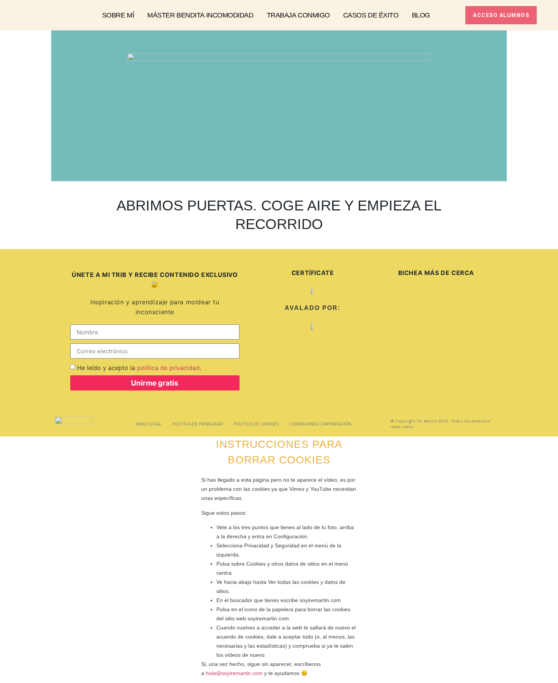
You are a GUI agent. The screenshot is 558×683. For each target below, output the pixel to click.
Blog (421, 15)
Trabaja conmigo (298, 15)
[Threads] (432, 302)
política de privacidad (168, 368)
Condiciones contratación (320, 424)
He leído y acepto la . (139, 368)
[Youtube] (547, 302)
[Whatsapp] (517, 302)
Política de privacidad (197, 424)
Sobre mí (118, 15)
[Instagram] (395, 302)
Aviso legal (149, 424)
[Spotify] (477, 302)
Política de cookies (256, 424)
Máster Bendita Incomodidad (200, 15)
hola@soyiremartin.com (234, 673)
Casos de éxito (371, 15)
